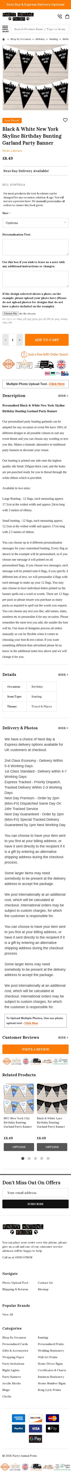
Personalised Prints (51, 1344)
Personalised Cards (15, 1344)
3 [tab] (35, 1158)
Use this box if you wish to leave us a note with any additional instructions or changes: (33, 264)
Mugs (6, 1390)
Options (19, 1147)
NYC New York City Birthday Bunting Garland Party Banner (18, 1122)
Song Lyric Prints (49, 1390)
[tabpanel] (19, 1118)
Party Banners (11, 1377)
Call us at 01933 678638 (17, 1257)
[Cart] (67, 16)
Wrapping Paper (13, 1357)
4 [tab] (41, 1158)
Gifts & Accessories (15, 1350)
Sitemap (43, 1289)
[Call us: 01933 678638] (60, 16)
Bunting (43, 1337)
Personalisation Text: (16, 234)
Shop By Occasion (14, 1337)
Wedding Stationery (51, 1350)
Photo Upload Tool (15, 1283)
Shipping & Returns (15, 1289)
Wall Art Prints (47, 1357)
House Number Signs (52, 1383)
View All (7, 1314)
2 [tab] (29, 1158)
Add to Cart (47, 339)
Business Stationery (51, 1377)
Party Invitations (13, 1363)
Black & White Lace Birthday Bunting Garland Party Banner (51, 1122)
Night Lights (11, 1370)
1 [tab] (22, 1158)
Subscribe (35, 1204)
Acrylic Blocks (11, 1383)
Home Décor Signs (50, 1363)
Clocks (6, 1396)
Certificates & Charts (52, 1370)
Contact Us (45, 1283)
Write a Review (12, 151)
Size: (6, 213)
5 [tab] (48, 1158)
